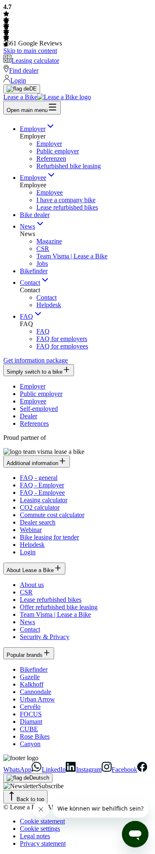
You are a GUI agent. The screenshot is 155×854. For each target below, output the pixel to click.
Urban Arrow (37, 699)
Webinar (31, 529)
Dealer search (37, 522)
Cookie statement (42, 821)
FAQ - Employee (42, 492)
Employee (33, 177)
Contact (30, 282)
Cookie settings (40, 828)
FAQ (26, 316)
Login (28, 552)
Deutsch (39, 778)
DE (33, 89)
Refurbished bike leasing (68, 165)
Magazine (49, 241)
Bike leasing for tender (49, 537)
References (34, 423)
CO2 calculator (40, 507)
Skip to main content (30, 50)
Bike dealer (35, 214)
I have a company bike (65, 199)
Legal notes (35, 836)
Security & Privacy (44, 636)
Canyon (30, 743)
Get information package (35, 360)
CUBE (29, 728)
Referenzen (51, 158)
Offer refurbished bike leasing (59, 607)
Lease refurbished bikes (67, 207)
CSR (42, 248)
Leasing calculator (43, 499)
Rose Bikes (35, 736)
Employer (32, 128)
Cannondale (35, 691)
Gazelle (30, 676)
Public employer (57, 151)
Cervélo (30, 706)
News (27, 226)
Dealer (28, 416)
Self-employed (39, 408)
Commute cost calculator (52, 514)
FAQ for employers (61, 338)
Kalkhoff (31, 684)
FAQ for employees (62, 346)
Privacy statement (43, 843)
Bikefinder (34, 270)
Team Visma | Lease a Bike (71, 256)
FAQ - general (38, 477)
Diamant (31, 721)
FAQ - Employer (42, 485)
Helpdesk (48, 304)
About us (32, 584)
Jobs (42, 263)
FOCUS (31, 714)
